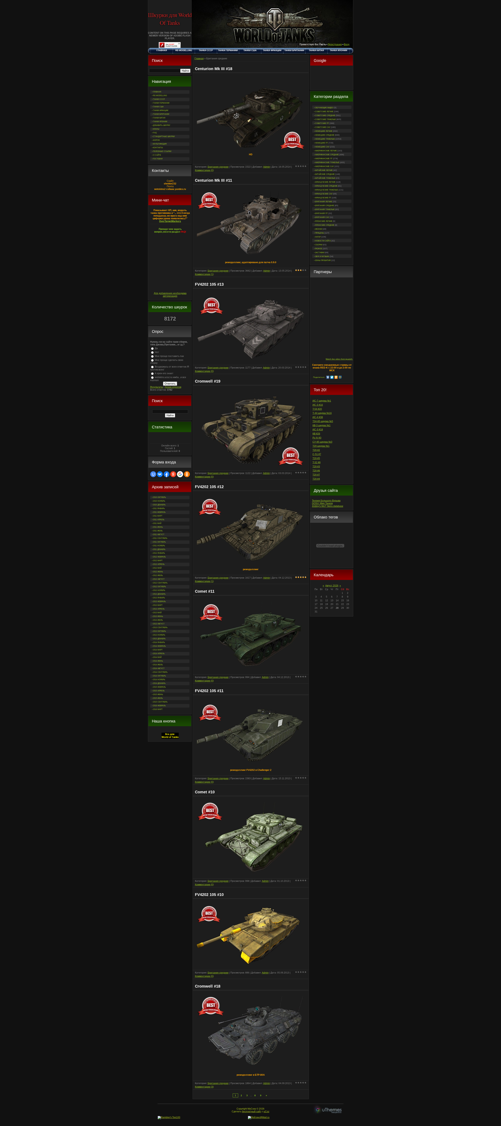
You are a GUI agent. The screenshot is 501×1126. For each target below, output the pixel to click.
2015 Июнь (158, 694)
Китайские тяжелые (325, 178)
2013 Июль (158, 620)
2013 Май (157, 613)
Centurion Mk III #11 (213, 180)
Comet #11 (204, 591)
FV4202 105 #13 (209, 284)
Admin (266, 166)
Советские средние (325, 115)
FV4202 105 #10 (209, 894)
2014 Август (159, 668)
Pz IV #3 (317, 437)
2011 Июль (158, 531)
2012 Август (159, 579)
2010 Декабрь (159, 505)
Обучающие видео (324, 108)
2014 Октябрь (159, 676)
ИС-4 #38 (318, 417)
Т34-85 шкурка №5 (323, 421)
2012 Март (158, 561)
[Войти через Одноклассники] (187, 474)
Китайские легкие (324, 170)
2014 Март (158, 650)
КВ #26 (316, 433)
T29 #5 (316, 458)
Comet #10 (205, 792)
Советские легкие (324, 112)
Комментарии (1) (204, 274)
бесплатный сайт (251, 1111)
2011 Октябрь (159, 542)
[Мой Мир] (340, 377)
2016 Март (158, 709)
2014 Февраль (159, 646)
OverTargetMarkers (170, 221)
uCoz (266, 1111)
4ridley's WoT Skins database (327, 506)
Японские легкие (323, 221)
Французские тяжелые (326, 190)
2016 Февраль (159, 706)
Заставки (319, 253)
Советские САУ (322, 127)
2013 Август (159, 624)
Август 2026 (331, 585)
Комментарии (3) (204, 1086)
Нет (157, 352)
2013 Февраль (159, 601)
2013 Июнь (158, 616)
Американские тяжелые (327, 162)
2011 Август (158, 534)
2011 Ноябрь (159, 546)
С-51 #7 (317, 454)
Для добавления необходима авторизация (170, 294)
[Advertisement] (331, 78)
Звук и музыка (322, 256)
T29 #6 (316, 470)
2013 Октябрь (159, 631)
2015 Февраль (159, 687)
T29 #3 (316, 466)
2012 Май (157, 568)
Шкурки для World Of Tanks (170, 18)
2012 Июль (158, 575)
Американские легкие (326, 151)
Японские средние (324, 225)
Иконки (318, 229)
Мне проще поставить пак (169, 356)
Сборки (318, 245)
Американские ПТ (323, 159)
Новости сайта (323, 241)
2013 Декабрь (159, 639)
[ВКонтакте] (328, 377)
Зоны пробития (323, 260)
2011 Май (157, 523)
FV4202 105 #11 (209, 691)
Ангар (318, 237)
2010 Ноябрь (159, 501)
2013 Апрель (159, 609)
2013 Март (158, 605)
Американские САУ (324, 166)
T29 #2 (316, 450)
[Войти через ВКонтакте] (160, 474)
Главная (199, 58)
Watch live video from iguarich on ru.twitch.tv (346, 359)
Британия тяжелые (325, 209)
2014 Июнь (158, 661)
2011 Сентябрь (160, 538)
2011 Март (157, 516)
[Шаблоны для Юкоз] (328, 1110)
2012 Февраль (159, 557)
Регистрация (335, 44)
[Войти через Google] (180, 474)
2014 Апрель (159, 654)
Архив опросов (173, 387)
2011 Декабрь (159, 549)
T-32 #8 (317, 462)
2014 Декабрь (159, 683)
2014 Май (157, 657)
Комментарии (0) (204, 170)
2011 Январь (159, 508)
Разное (318, 249)
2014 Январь (159, 642)
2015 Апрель (159, 691)
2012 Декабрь (159, 594)
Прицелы (319, 233)
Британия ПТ (321, 213)
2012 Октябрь (159, 587)
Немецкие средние (324, 135)
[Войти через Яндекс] (173, 474)
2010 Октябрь (159, 497)
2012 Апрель (159, 564)
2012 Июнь (158, 572)
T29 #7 (316, 474)
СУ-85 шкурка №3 (322, 442)
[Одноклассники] (336, 377)
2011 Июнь (158, 527)
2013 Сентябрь (160, 627)
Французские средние (326, 186)
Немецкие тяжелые (325, 139)
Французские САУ (323, 194)
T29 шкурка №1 (321, 446)
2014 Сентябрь (160, 672)
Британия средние (324, 206)
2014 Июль (158, 665)
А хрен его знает (164, 373)
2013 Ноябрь (159, 635)
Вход (346, 44)
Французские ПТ (323, 198)
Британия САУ (322, 217)
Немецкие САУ (322, 147)
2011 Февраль (159, 512)
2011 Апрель (158, 520)
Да (156, 348)
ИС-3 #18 (318, 429)
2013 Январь (159, 598)
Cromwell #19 (207, 381)
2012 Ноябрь (159, 590)
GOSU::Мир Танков (322, 503)
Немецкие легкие (323, 131)
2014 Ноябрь (159, 680)
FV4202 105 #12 (209, 487)
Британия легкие (323, 202)
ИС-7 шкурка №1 (322, 400)
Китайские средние (325, 174)
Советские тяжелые (325, 119)
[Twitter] (332, 377)
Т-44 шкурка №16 (322, 413)
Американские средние (327, 155)
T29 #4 (316, 479)
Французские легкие (325, 182)
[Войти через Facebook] (166, 474)
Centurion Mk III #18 (213, 69)
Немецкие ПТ (321, 143)
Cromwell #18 (207, 986)
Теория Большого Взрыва (326, 500)
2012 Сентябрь (160, 583)
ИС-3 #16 (318, 405)
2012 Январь (159, 553)
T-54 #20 (317, 409)
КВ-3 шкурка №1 (322, 425)
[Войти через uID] (153, 474)
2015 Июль (158, 698)
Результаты (156, 387)
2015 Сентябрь (160, 702)
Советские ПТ (322, 123)
